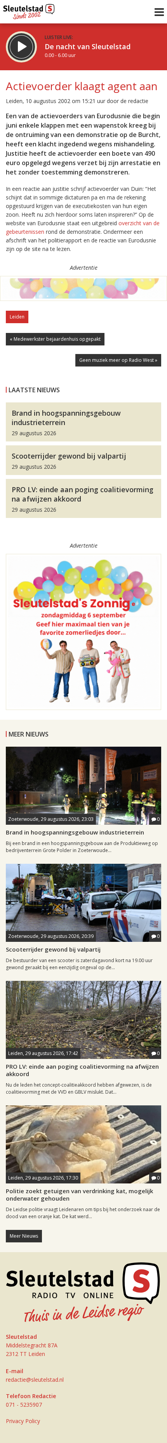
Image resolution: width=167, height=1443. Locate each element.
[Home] (29, 10)
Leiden (17, 316)
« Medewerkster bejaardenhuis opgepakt (55, 339)
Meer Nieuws (24, 1236)
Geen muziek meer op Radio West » (118, 360)
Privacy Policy (23, 1421)
